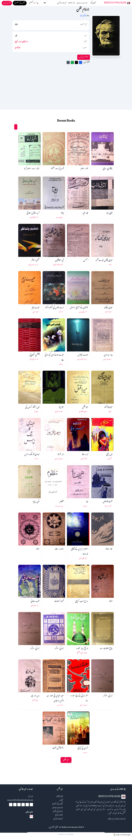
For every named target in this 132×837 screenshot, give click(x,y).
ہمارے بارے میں (82, 3)
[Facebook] (31, 804)
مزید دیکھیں (66, 760)
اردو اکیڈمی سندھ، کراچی (21, 41)
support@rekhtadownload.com (20, 800)
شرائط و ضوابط (59, 815)
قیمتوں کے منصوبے (57, 803)
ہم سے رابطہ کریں (62, 3)
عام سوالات (71, 3)
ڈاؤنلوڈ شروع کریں (83, 57)
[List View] (11, 127)
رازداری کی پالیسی (58, 811)
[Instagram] (19, 804)
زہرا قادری (17, 47)
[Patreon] (10, 804)
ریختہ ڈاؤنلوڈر (59, 796)
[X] (27, 804)
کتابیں (94, 3)
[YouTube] (23, 804)
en (31, 816)
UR (45, 3)
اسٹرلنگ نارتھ (83, 15)
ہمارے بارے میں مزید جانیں (116, 818)
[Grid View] (15, 127)
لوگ (91, 3)
